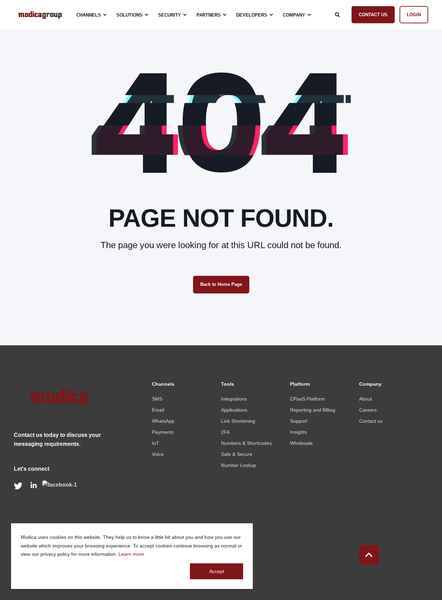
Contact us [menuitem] (371, 421)
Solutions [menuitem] (129, 14)
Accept (216, 571)
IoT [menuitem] (155, 443)
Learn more (131, 554)
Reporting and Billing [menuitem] (312, 410)
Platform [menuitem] (300, 384)
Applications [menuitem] (234, 410)
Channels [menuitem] (88, 14)
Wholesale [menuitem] (301, 443)
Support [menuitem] (298, 421)
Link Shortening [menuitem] (238, 421)
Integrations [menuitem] (234, 399)
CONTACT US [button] (373, 14)
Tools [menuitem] (227, 384)
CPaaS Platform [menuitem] (307, 399)
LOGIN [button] (414, 14)
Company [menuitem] (294, 14)
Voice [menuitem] (158, 454)
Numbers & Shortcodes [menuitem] (246, 443)
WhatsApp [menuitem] (163, 421)
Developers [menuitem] (251, 14)
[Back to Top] (369, 555)
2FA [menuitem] (225, 432)
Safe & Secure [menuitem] (236, 454)
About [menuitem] (365, 399)
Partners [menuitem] (208, 14)
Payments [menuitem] (163, 432)
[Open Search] (338, 14)
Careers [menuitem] (368, 410)
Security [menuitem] (169, 14)
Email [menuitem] (158, 410)
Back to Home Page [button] (221, 284)
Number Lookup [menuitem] (238, 465)
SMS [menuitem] (157, 399)
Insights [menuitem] (298, 432)
